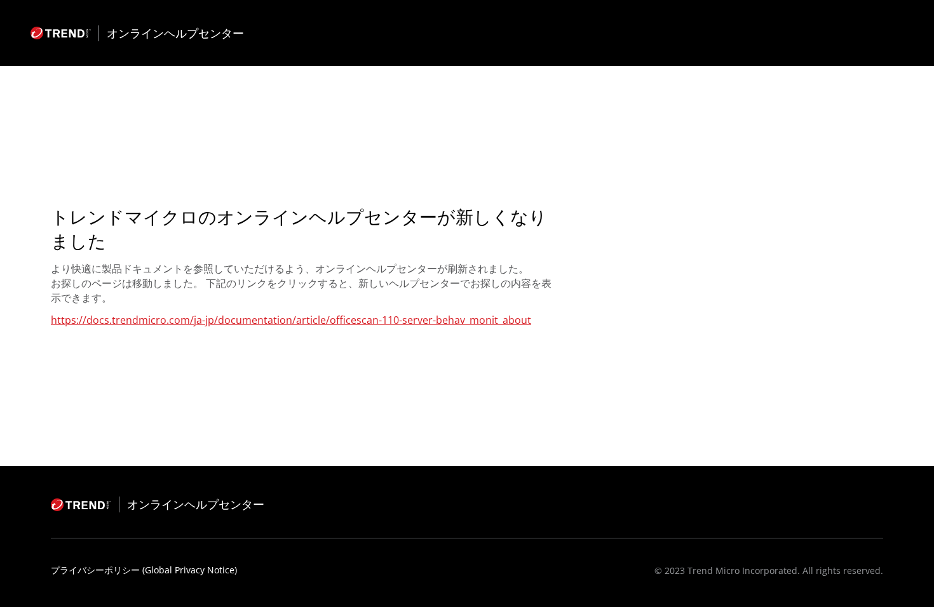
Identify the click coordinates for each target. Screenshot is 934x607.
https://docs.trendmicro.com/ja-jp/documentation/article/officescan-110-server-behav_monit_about (291, 320)
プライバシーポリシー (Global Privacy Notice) (144, 570)
